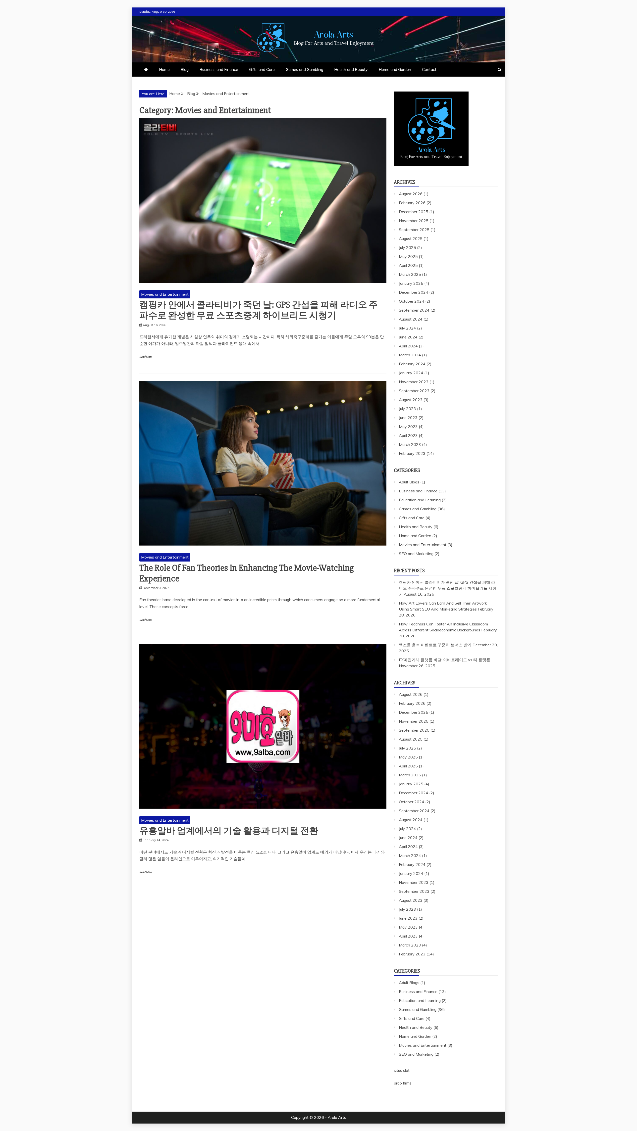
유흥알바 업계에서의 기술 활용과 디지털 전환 (228, 830)
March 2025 (410, 274)
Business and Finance (219, 69)
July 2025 (407, 247)
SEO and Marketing (416, 553)
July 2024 (407, 328)
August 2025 (411, 238)
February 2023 (412, 453)
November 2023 (413, 381)
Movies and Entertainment (165, 294)
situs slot (402, 1070)
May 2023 (408, 426)
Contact (429, 69)
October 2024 (411, 301)
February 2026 (412, 202)
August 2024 (411, 319)
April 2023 (408, 435)
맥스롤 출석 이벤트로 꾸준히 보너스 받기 (435, 644)
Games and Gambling (304, 69)
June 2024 (408, 336)
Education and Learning (420, 499)
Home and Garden (395, 69)
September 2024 (414, 310)
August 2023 (411, 399)
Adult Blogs (409, 481)
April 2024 (408, 345)
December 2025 (413, 211)
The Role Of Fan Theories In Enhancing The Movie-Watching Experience (246, 573)
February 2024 (412, 363)
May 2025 (408, 256)
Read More (145, 357)
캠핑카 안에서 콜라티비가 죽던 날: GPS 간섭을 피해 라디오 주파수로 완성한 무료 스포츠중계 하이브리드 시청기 (258, 310)
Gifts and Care (262, 69)
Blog (185, 69)
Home (164, 69)
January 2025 (411, 283)
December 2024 (413, 292)
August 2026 (411, 193)
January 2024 (411, 372)
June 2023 (408, 417)
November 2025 (413, 220)
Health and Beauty (351, 69)
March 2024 (410, 354)
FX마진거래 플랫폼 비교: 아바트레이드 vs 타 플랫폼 (444, 659)
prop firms (403, 1083)
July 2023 (407, 408)
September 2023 (414, 390)
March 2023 (410, 444)
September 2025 (414, 229)
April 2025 (408, 265)
